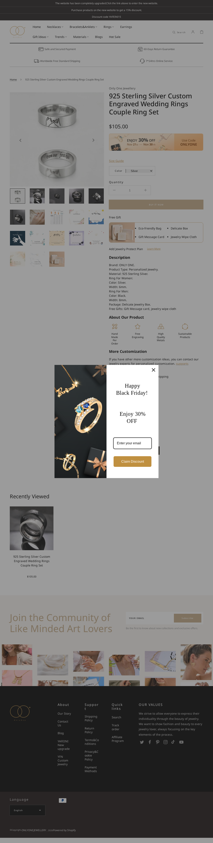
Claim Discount (132, 461)
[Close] (154, 370)
